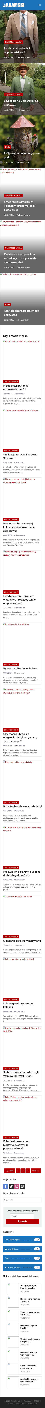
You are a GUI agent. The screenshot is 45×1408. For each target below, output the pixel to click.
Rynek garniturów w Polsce (20, 668)
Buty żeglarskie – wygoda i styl (22, 806)
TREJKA (37, 1401)
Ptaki (7, 147)
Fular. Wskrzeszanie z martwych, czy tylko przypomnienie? (16, 1145)
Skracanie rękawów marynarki (22, 940)
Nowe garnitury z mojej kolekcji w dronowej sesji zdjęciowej (19, 206)
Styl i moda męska (13, 42)
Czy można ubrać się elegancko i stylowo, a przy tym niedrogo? (20, 737)
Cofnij (11, 1171)
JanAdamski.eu (16, 1401)
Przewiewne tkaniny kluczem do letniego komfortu (21, 873)
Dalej (34, 1171)
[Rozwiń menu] (39, 5)
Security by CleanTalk (29, 1404)
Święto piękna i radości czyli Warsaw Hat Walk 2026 (21, 1074)
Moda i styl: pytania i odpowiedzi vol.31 (16, 387)
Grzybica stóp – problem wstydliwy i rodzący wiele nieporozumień (20, 258)
